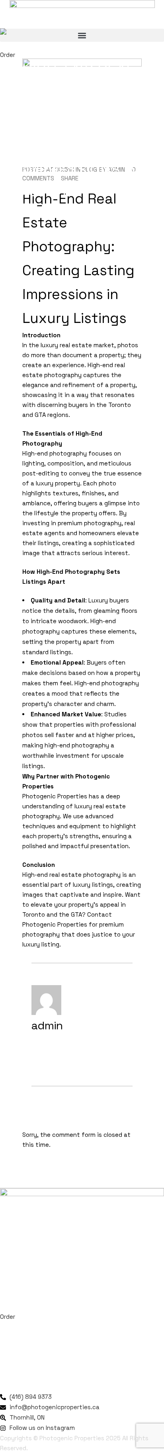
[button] (82, 35)
